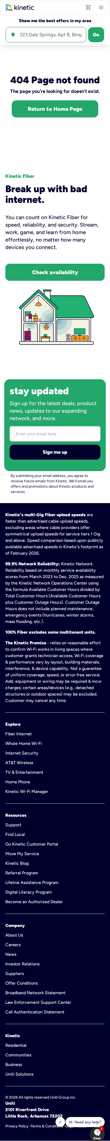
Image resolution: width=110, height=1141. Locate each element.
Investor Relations (22, 963)
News (10, 954)
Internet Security (21, 753)
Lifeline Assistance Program (31, 882)
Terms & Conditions (47, 1126)
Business (13, 1064)
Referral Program (21, 872)
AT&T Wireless (19, 762)
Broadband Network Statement (35, 992)
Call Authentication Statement (34, 1011)
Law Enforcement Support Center (38, 1002)
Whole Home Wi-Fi (23, 743)
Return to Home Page (55, 109)
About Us (14, 935)
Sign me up (55, 452)
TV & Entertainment (24, 772)
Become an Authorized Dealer (34, 901)
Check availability (55, 272)
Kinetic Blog (17, 863)
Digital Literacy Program (28, 892)
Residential (15, 1045)
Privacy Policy (17, 1126)
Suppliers (14, 973)
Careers (13, 944)
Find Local (15, 834)
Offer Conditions (21, 983)
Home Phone (17, 781)
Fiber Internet (18, 733)
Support (13, 824)
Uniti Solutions (19, 1074)
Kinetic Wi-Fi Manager (26, 791)
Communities (18, 1054)
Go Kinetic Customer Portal (31, 844)
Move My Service (22, 853)
